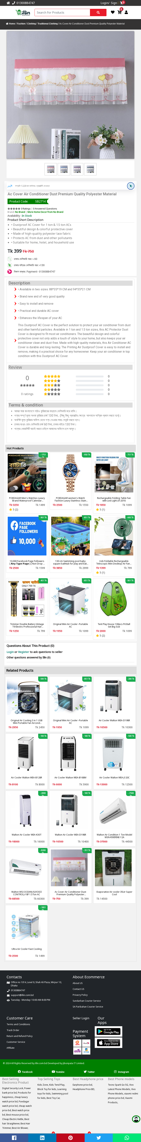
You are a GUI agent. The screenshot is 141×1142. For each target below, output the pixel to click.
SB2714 (40, 201)
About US (78, 983)
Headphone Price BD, (84, 1089)
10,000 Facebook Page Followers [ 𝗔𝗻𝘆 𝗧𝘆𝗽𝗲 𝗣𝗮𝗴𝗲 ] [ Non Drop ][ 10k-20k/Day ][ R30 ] (27, 562)
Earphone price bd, (83, 1084)
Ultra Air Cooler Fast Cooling (27, 949)
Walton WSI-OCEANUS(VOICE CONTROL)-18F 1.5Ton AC (26, 893)
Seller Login (81, 1018)
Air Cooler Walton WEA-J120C (114, 777)
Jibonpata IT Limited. (74, 1063)
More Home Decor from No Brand (45, 212)
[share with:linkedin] (42, 1138)
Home (12, 23)
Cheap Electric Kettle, (13, 1119)
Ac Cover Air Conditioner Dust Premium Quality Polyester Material (70, 893)
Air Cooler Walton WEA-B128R (26, 777)
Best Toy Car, (53, 1098)
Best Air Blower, (20, 1128)
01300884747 (25, 3)
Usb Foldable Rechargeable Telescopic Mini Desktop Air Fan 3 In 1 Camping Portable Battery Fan (114, 562)
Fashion (21, 23)
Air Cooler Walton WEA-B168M (70, 777)
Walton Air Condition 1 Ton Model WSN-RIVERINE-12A (114, 836)
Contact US (78, 989)
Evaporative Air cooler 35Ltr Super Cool (114, 893)
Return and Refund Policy (19, 1036)
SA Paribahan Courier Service (88, 1006)
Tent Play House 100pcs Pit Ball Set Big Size (114, 625)
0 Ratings (26, 208)
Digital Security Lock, (13, 1088)
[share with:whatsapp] (127, 1138)
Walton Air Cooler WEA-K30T (26, 834)
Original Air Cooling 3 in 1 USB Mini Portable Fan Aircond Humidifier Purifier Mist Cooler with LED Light (26, 721)
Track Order (13, 1030)
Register (23, 652)
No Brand (20, 212)
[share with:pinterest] (70, 1138)
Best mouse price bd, (17, 1114)
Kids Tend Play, (57, 1084)
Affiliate (11, 1047)
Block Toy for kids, (47, 1089)
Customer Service (16, 1042)
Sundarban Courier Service (87, 1000)
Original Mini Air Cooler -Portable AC (70, 625)
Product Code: (18, 201)
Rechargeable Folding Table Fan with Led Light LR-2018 (114, 499)
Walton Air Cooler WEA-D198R (70, 834)
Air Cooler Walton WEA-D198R (114, 720)
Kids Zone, (43, 1084)
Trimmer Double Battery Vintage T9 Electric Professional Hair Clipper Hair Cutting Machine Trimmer (27, 625)
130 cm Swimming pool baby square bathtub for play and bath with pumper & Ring (70, 562)
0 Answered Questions (45, 208)
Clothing (31, 23)
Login (11, 652)
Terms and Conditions (18, 1024)
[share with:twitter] (99, 1138)
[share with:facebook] (14, 1138)
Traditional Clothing (48, 23)
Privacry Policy (80, 994)
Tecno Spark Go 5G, (118, 1084)
